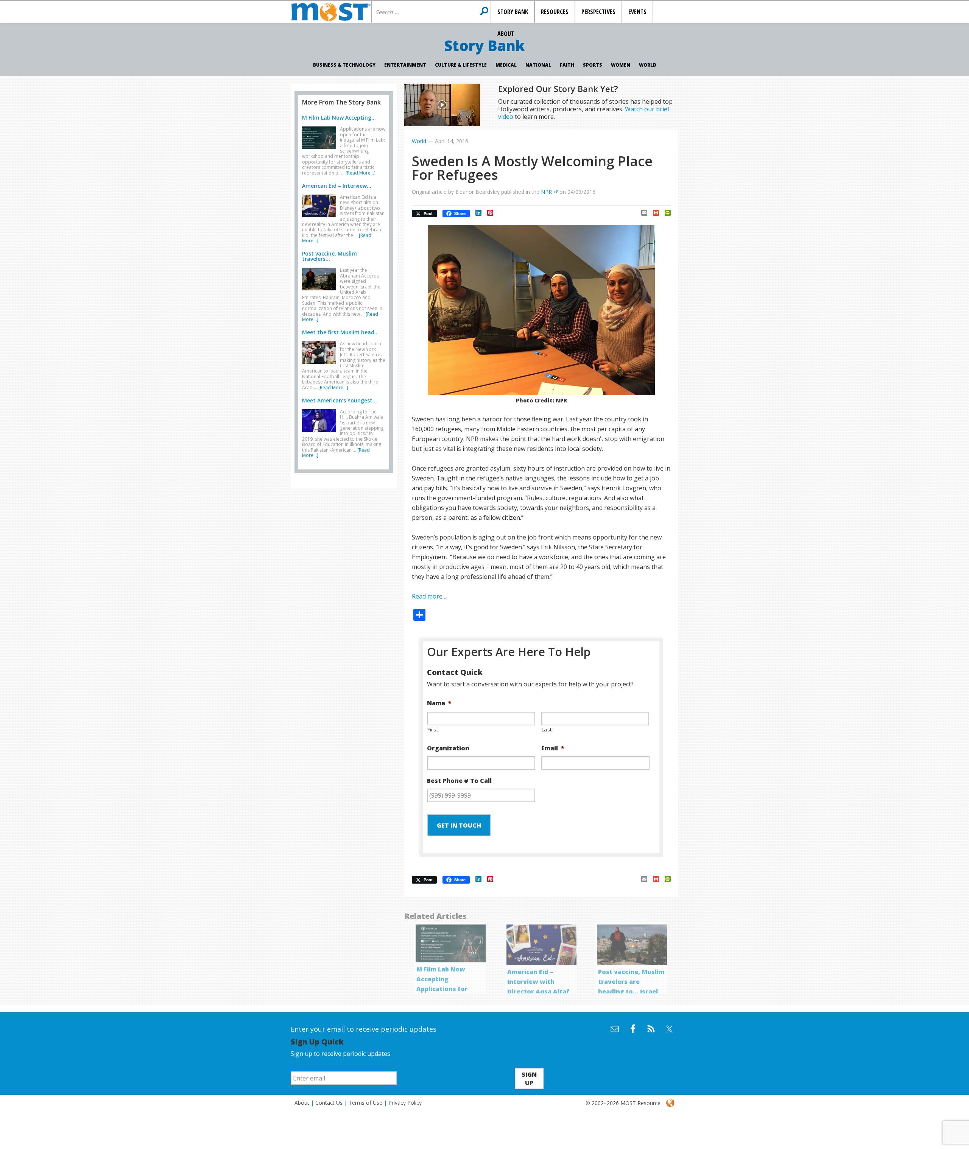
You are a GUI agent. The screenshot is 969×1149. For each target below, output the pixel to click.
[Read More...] (360, 173)
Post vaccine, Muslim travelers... (329, 256)
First (432, 729)
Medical (506, 65)
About (301, 1102)
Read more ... (429, 596)
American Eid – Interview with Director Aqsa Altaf (538, 982)
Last (547, 729)
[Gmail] (653, 213)
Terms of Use (365, 1102)
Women (620, 65)
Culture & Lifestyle (461, 65)
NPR (546, 191)
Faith (567, 65)
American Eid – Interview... (336, 185)
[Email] (641, 213)
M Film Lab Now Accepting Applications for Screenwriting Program (442, 989)
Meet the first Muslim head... (340, 332)
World (647, 65)
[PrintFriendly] (665, 213)
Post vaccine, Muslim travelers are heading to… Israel (631, 982)
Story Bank (484, 45)
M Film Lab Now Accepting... (339, 117)
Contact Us (329, 1102)
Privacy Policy (405, 1102)
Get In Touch (459, 825)
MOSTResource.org (331, 12)
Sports (592, 65)
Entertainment (405, 65)
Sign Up (529, 1078)
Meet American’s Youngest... (339, 400)
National (538, 65)
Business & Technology (344, 65)
